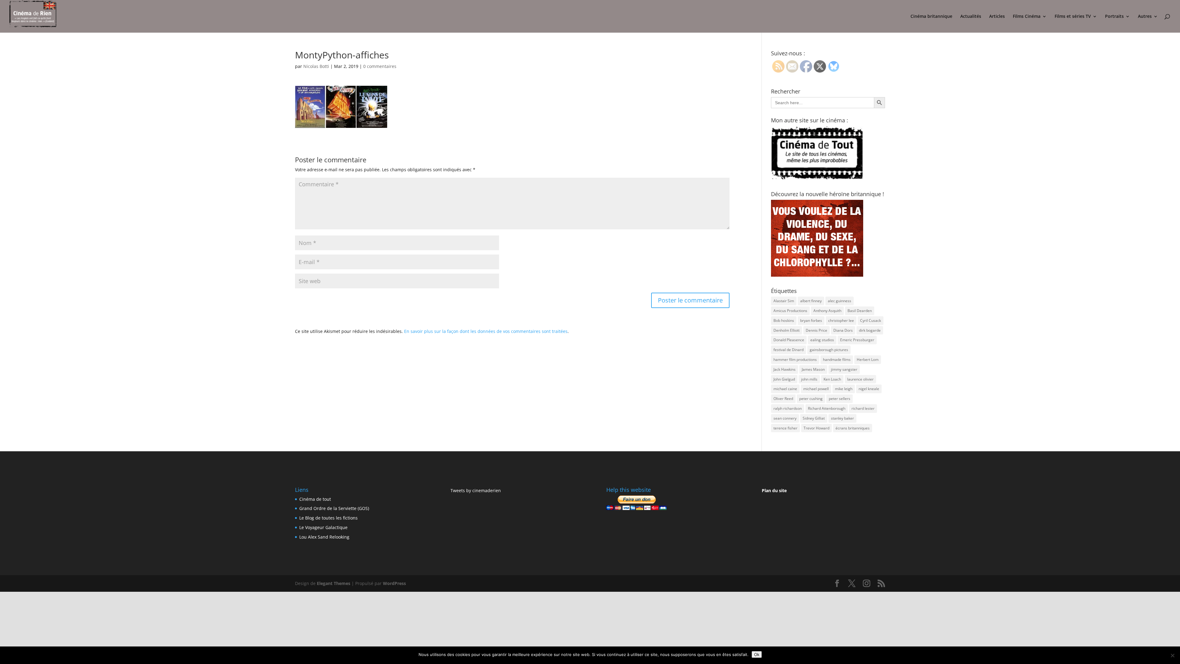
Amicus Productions (790, 310)
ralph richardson (787, 408)
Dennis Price (816, 330)
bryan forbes (811, 320)
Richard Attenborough (826, 408)
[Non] (1172, 655)
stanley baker (842, 418)
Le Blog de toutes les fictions (328, 518)
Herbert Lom (868, 359)
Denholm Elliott (786, 330)
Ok (756, 654)
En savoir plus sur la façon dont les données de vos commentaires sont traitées (486, 331)
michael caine (785, 388)
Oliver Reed (783, 398)
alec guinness (839, 300)
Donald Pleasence (788, 339)
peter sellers (839, 398)
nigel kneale (869, 388)
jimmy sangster (844, 369)
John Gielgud (784, 379)
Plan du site (774, 490)
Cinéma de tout (315, 499)
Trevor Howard (816, 428)
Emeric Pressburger (857, 339)
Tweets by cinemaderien (475, 490)
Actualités (970, 16)
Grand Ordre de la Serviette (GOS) (334, 508)
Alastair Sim (783, 300)
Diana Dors (843, 330)
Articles (997, 16)
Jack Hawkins (784, 369)
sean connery (784, 418)
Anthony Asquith (827, 310)
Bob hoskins (783, 320)
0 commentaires (379, 66)
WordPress (394, 583)
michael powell (816, 388)
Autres (1145, 16)
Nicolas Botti (316, 66)
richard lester (863, 408)
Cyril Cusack (870, 320)
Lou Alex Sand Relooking (324, 537)
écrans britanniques (853, 428)
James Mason (813, 369)
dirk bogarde (870, 330)
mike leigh (843, 388)
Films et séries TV (1073, 16)
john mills (809, 379)
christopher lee (841, 320)
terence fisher (785, 428)
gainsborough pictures (829, 349)
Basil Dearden (860, 310)
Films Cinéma (1026, 16)
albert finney (811, 300)
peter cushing (811, 398)
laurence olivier (860, 379)
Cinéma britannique (931, 16)
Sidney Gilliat (814, 418)
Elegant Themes (333, 583)
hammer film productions (795, 359)
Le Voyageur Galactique (323, 527)
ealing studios (822, 339)
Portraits (1114, 16)
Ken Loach (832, 379)
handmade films (837, 359)
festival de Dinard (788, 349)
